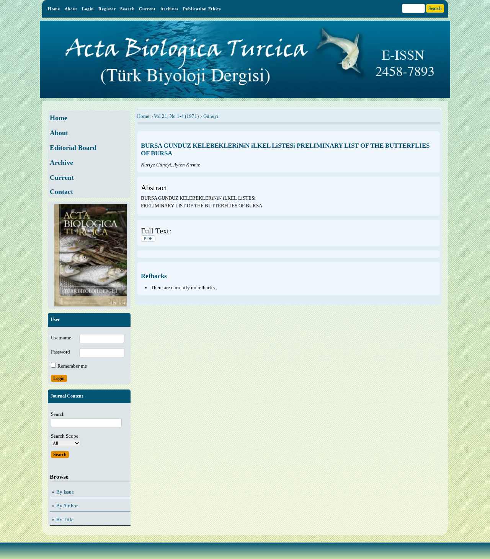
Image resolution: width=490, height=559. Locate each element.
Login (88, 9)
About (71, 9)
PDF (148, 238)
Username (61, 338)
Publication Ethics (202, 9)
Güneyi (211, 116)
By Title (65, 519)
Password (60, 352)
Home (54, 9)
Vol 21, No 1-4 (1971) (176, 116)
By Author (67, 505)
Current (147, 9)
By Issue (65, 492)
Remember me (72, 366)
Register (107, 9)
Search (127, 9)
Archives (169, 9)
